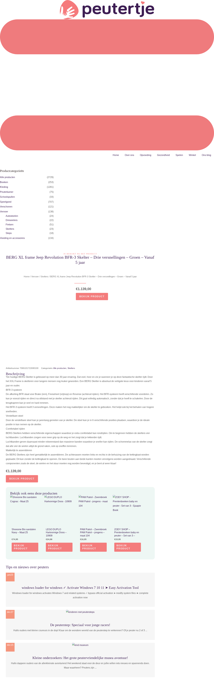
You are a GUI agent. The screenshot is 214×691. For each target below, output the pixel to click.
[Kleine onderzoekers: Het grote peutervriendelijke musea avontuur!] (80, 645)
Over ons (129, 155)
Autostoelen (12, 216)
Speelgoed (5, 202)
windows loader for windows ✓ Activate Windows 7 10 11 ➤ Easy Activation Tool (80, 588)
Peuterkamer (6, 192)
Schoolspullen (7, 197)
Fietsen (9, 224)
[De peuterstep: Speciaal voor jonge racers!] (80, 612)
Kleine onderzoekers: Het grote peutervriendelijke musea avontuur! (80, 658)
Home (116, 155)
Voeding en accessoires (12, 238)
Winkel (192, 155)
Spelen (179, 155)
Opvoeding (145, 155)
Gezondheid (163, 155)
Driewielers (11, 220)
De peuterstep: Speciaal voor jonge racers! (80, 625)
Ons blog (206, 155)
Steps (9, 233)
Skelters (10, 229)
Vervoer (4, 211)
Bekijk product (92, 296)
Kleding (4, 187)
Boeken (4, 182)
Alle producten (7, 177)
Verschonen (6, 206)
